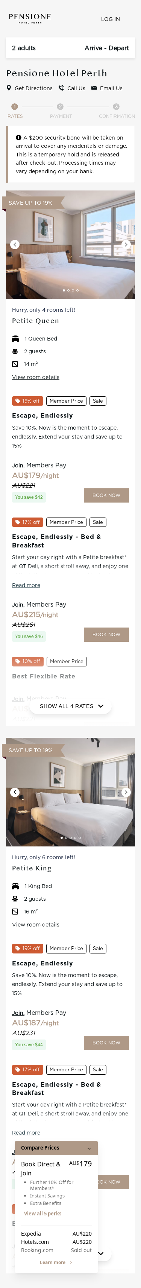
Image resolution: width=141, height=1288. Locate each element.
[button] (15, 244)
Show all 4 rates (66, 706)
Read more (26, 585)
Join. (18, 465)
